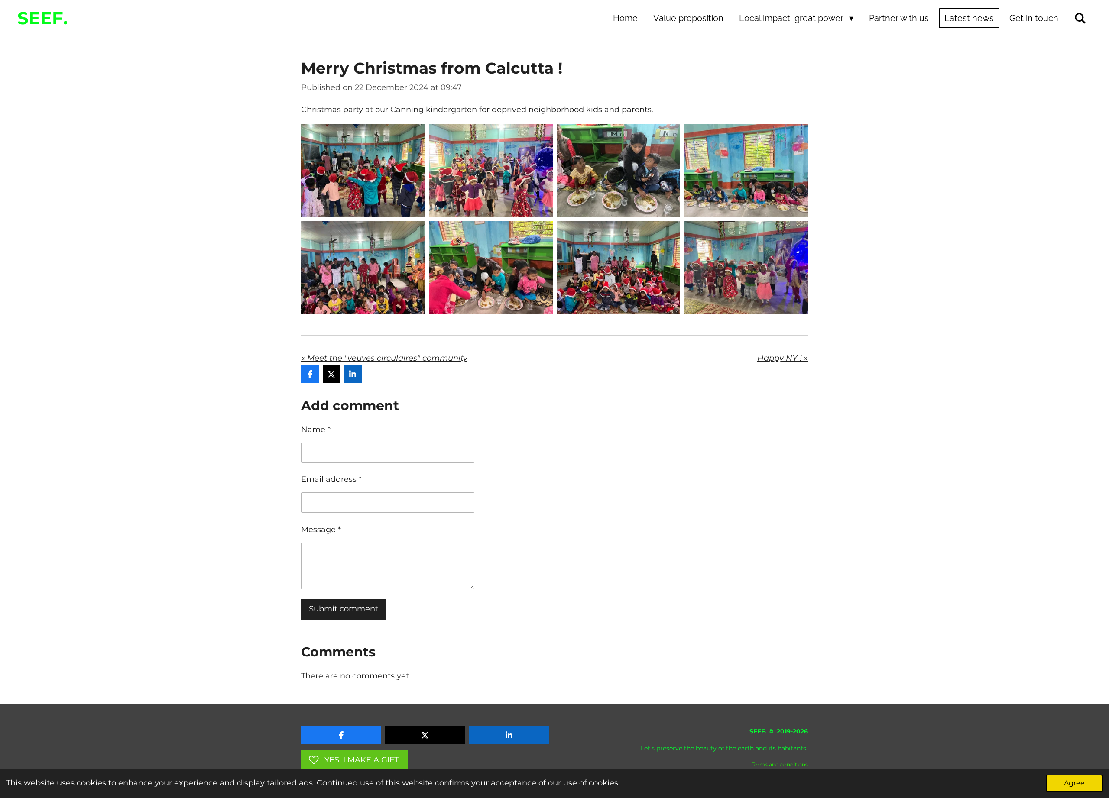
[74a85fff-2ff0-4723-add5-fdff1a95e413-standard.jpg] (746, 171)
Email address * (331, 479)
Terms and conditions (780, 765)
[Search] (1080, 18)
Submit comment (343, 609)
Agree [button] (1074, 783)
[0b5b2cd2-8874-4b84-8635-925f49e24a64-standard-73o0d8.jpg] (363, 171)
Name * (316, 429)
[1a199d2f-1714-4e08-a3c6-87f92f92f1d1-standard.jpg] (490, 171)
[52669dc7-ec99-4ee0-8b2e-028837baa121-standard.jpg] (363, 267)
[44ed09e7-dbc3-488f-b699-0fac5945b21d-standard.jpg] (618, 171)
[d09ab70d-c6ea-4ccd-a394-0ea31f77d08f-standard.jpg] (618, 267)
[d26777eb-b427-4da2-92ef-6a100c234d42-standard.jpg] (746, 267)
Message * (321, 529)
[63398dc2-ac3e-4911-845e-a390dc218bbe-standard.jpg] (490, 267)
